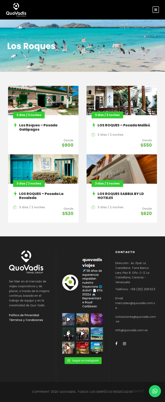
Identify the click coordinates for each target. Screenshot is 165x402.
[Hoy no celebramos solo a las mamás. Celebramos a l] (68, 348)
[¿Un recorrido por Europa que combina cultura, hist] (82, 319)
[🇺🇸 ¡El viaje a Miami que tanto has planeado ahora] (97, 348)
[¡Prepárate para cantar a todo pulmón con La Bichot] (97, 319)
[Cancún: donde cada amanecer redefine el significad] (97, 333)
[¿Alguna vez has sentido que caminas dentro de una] (68, 333)
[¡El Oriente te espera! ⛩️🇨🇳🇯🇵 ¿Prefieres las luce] (82, 348)
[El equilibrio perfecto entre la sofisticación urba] (68, 319)
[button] (155, 391)
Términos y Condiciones (26, 320)
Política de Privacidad (24, 315)
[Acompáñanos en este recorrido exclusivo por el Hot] (82, 333)
